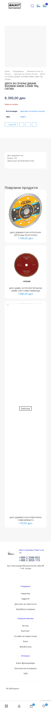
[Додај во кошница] (41, 195)
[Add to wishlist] (41, 203)
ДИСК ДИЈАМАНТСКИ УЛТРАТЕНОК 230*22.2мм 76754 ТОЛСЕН (25, 233)
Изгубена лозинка (25, 609)
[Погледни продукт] (41, 199)
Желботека (25, 646)
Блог (25, 641)
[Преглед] (41, 207)
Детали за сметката (26, 604)
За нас (25, 625)
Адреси (25, 598)
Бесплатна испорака (26, 668)
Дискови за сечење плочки (25, 74)
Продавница (18, 71)
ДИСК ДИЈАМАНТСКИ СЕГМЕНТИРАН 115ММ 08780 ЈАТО (25, 518)
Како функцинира (25, 663)
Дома (7, 71)
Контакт (25, 630)
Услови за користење (25, 636)
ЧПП (25, 673)
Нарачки (25, 593)
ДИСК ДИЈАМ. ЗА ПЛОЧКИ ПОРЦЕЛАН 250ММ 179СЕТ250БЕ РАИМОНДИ (25, 289)
